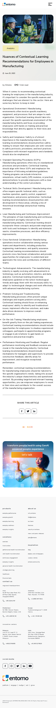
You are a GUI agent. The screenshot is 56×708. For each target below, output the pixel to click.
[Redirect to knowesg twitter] (28, 411)
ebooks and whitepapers (35, 554)
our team (30, 521)
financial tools (7, 578)
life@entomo (32, 517)
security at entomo (33, 529)
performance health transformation (14, 550)
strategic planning (8, 570)
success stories (33, 558)
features (30, 525)
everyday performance (9, 513)
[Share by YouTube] (30, 666)
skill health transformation (11, 554)
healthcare (6, 574)
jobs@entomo (32, 538)
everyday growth (8, 517)
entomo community (34, 562)
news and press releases (36, 533)
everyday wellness (8, 525)
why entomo (32, 513)
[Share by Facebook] (21, 411)
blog (29, 550)
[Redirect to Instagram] (11, 666)
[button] (50, 4)
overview (5, 542)
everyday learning (8, 521)
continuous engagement (10, 558)
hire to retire (6, 546)
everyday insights (8, 529)
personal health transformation (13, 566)
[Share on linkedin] (34, 411)
